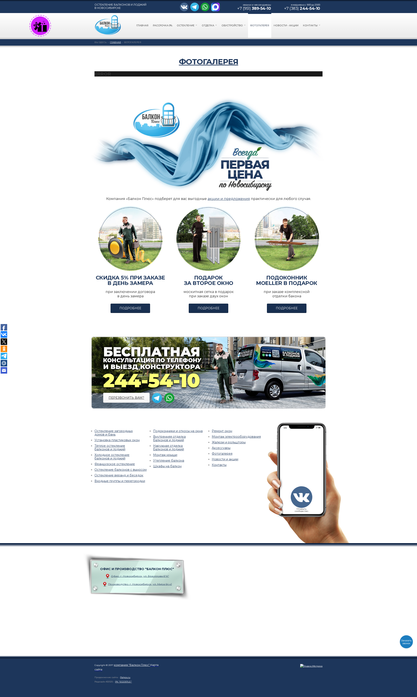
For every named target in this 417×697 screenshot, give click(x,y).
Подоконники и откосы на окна (178, 431)
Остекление (186, 25)
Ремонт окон (222, 431)
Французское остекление (114, 464)
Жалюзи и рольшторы (229, 442)
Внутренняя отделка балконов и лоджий (169, 438)
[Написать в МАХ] (216, 7)
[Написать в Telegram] (195, 7)
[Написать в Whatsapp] (206, 7)
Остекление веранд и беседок (118, 475)
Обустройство (232, 25)
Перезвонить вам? (126, 398)
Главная (142, 25)
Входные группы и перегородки (119, 481)
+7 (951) (254, 8)
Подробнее (130, 308)
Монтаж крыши (165, 455)
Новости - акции (286, 25)
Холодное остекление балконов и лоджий (111, 456)
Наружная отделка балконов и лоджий (168, 447)
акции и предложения (229, 199)
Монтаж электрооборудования (236, 437)
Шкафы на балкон (167, 466)
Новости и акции (225, 459)
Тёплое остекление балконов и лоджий (109, 447)
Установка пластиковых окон (117, 440)
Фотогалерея (259, 25)
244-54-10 (151, 380)
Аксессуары (221, 448)
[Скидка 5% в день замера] (130, 238)
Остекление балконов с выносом (120, 470)
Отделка (208, 25)
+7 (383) (302, 8)
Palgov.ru (125, 677)
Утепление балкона (168, 460)
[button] (40, 26)
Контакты (310, 25)
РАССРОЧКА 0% (162, 25)
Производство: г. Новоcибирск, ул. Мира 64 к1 (140, 584)
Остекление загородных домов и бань (113, 432)
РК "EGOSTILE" (123, 681)
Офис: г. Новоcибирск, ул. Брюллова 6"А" (140, 575)
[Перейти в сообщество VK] (185, 7)
